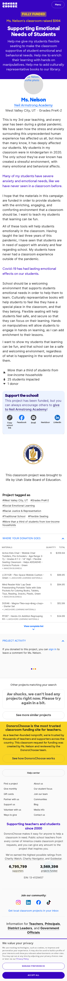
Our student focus (43, 788)
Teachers (36, 924)
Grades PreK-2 (40, 500)
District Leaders (20, 928)
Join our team (41, 794)
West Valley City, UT (16, 500)
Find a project (11, 783)
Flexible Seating (39, 516)
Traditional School (14, 516)
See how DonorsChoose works (33, 758)
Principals (52, 924)
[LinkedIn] (28, 902)
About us (38, 783)
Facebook (21, 422)
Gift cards (9, 794)
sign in (52, 649)
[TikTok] (48, 902)
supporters (18, 868)
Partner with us (11, 799)
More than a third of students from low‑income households (31, 523)
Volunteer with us (12, 809)
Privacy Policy (22, 959)
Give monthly (10, 788)
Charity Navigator (33, 858)
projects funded (49, 868)
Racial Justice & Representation (22, 510)
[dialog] (33, 960)
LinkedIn (57, 422)
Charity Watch (13, 858)
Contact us (39, 814)
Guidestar (56, 858)
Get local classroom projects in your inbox (33, 910)
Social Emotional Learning (19, 505)
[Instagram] (18, 902)
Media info (39, 809)
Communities (40, 799)
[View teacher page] (33, 84)
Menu (58, 4)
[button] (9, 421)
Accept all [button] (33, 975)
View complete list (33, 626)
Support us (9, 804)
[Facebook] (38, 902)
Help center (33, 772)
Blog (36, 804)
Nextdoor (45, 422)
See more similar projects (33, 715)
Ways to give (10, 814)
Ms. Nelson (33, 100)
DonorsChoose (9, 4)
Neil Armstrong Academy (33, 105)
